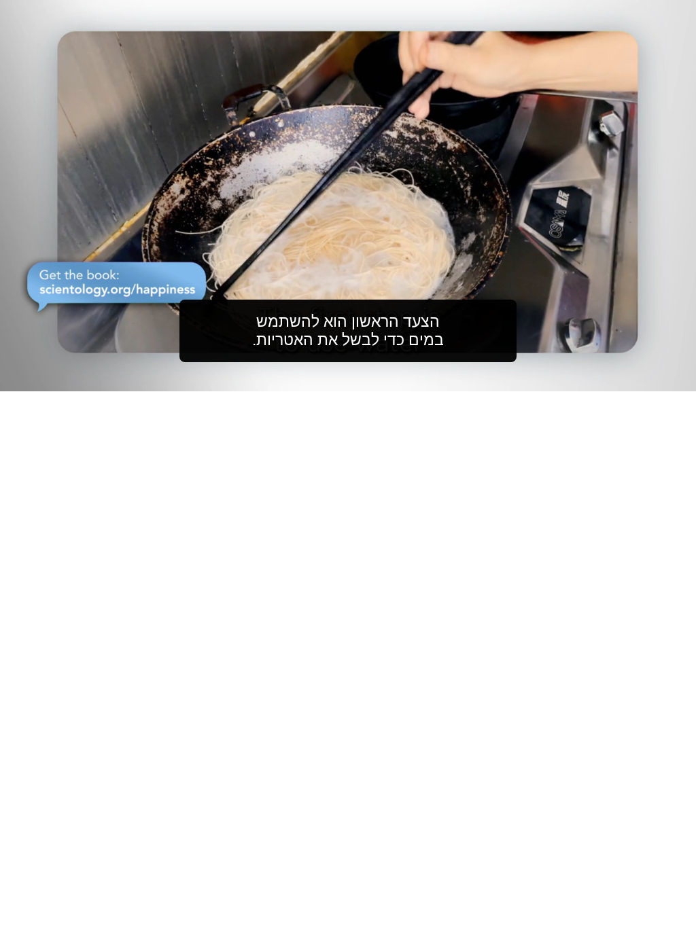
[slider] (375, 378)
